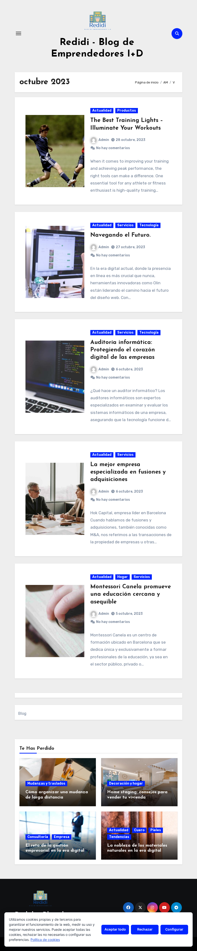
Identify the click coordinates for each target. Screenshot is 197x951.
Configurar (174, 929)
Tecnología (149, 225)
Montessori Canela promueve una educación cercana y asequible (130, 594)
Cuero (139, 830)
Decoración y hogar (126, 783)
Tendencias (119, 837)
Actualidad (101, 110)
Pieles (155, 830)
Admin (103, 140)
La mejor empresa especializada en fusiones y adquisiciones (128, 472)
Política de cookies (45, 940)
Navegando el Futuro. (120, 235)
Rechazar (145, 929)
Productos (126, 110)
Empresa (61, 837)
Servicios (125, 225)
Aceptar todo (115, 929)
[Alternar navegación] (18, 33)
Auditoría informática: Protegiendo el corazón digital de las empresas (122, 350)
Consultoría (37, 837)
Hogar (122, 577)
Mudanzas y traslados (46, 783)
